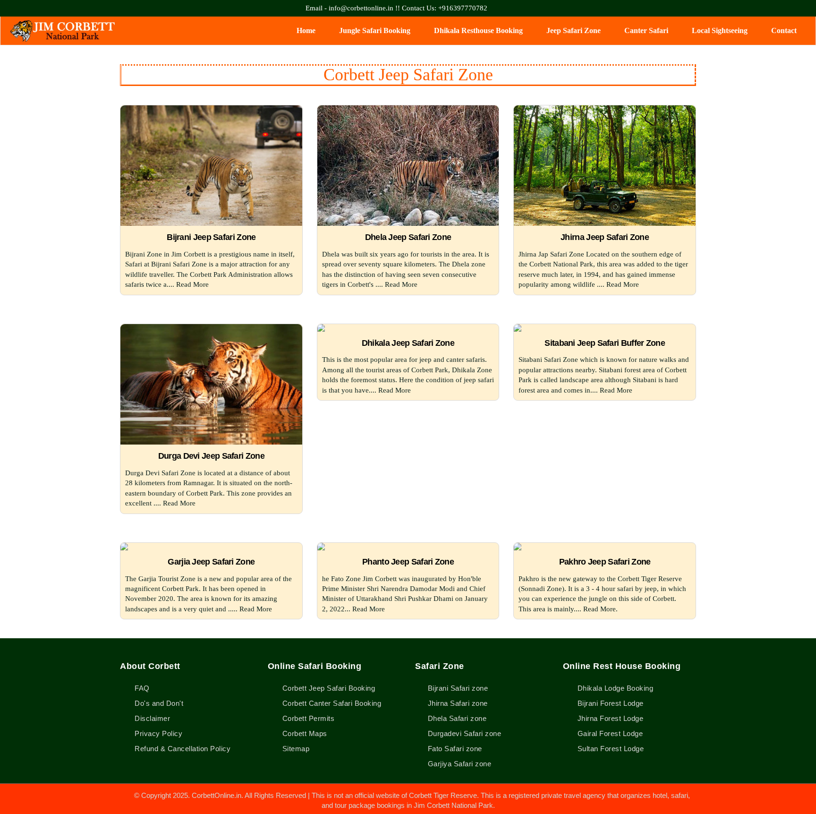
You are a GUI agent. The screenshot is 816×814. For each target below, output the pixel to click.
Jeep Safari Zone (573, 30)
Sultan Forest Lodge (609, 749)
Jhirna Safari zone (458, 703)
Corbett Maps (303, 733)
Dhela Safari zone (457, 718)
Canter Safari (646, 30)
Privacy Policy (157, 733)
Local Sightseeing (720, 30)
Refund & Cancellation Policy (181, 749)
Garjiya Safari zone (459, 764)
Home (306, 30)
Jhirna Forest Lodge (609, 718)
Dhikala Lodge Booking (614, 688)
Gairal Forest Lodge (609, 733)
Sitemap (294, 749)
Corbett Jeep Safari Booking (327, 688)
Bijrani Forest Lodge (609, 703)
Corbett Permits (307, 718)
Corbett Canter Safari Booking (330, 703)
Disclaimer (151, 718)
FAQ (141, 688)
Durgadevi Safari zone (464, 733)
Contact (784, 30)
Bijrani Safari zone (458, 688)
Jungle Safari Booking (374, 30)
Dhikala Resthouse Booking (478, 30)
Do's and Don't (158, 703)
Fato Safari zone (455, 749)
